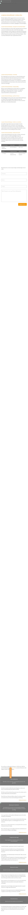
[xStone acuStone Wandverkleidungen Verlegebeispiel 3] (14, 110)
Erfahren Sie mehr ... (23, 800)
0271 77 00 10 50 (12, 767)
